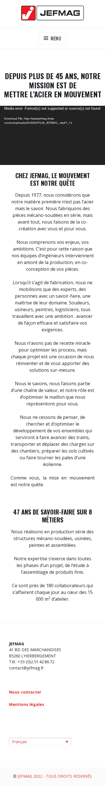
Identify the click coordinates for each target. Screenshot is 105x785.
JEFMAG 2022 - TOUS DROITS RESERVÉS (55, 776)
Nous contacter (25, 692)
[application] (52, 135)
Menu (56, 38)
